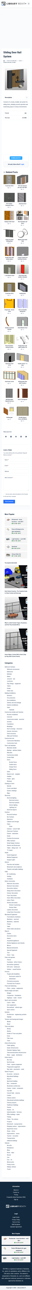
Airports (9, 1079)
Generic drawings (12, 791)
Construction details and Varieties (14, 712)
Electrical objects (12, 810)
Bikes (8, 1150)
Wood (8, 1024)
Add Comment (9, 477)
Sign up (16, 1199)
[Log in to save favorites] (27, 97)
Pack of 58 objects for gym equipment (18, 530)
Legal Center (16, 1217)
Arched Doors (13, 762)
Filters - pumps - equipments (15, 988)
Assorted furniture (12, 814)
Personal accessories (13, 981)
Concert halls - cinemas (13, 1093)
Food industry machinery (14, 917)
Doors (8, 760)
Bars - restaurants (12, 1083)
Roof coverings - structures (14, 729)
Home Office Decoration (13, 898)
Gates (8, 772)
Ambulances (10, 1148)
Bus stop (9, 1060)
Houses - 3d (10, 1110)
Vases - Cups (10, 955)
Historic (7, 862)
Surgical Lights (11, 860)
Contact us (16, 1192)
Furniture (7, 812)
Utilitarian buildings (12, 1141)
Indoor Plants (10, 900)
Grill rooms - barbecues (13, 967)
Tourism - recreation (12, 1136)
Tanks (8, 926)
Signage (9, 1017)
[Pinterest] (16, 436)
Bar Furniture (10, 817)
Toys (8, 952)
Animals (9, 786)
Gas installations (11, 700)
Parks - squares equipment (14, 1064)
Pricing (16, 1195)
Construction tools (12, 743)
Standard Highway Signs (13, 1050)
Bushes (9, 1031)
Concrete (9, 717)
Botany (9, 1029)
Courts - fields (11, 1002)
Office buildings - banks (13, 1114)
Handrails (14, 546)
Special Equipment (12, 950)
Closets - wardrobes (12, 833)
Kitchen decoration (12, 902)
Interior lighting (13, 805)
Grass (8, 1036)
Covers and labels (12, 788)
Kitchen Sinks (13, 907)
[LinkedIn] (21, 436)
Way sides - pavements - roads (15, 1069)
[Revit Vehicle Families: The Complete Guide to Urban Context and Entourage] (16, 576)
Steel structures (11, 733)
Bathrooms (10, 672)
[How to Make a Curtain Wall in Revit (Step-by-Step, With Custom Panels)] (16, 640)
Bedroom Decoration (13, 886)
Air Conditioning (11, 874)
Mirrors (9, 945)
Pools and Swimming (10, 986)
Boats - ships (10, 1152)
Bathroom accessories (13, 669)
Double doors (13, 764)
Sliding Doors (13, 769)
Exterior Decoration (12, 893)
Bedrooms (10, 819)
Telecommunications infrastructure (16, 1052)
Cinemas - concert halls (13, 829)
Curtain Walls (10, 757)
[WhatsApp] (26, 436)
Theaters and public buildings (15, 869)
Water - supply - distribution (14, 1055)
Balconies (9, 752)
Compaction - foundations (14, 995)
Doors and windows (10, 745)
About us (16, 1190)
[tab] (8, 97)
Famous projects (11, 1102)
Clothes (9, 933)
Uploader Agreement (16, 1227)
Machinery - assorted (13, 919)
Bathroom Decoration (13, 883)
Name (7, 460)
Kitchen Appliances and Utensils (16, 943)
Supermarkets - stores (13, 1133)
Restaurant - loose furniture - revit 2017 (17, 520)
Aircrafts (9, 1145)
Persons (7, 971)
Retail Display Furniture (13, 843)
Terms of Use (16, 1222)
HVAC (6, 872)
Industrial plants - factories (14, 1112)
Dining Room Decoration (13, 891)
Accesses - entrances (13, 1074)
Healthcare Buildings (12, 1105)
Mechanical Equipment (11, 914)
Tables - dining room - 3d (14, 848)
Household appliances (13, 941)
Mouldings (10, 726)
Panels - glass (11, 779)
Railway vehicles (11, 1167)
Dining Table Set (16, 554)
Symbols (7, 1012)
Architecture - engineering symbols (16, 1014)
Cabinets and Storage (13, 821)
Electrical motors (14, 800)
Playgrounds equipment (13, 1067)
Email (6, 465)
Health (6, 853)
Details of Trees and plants (14, 1033)
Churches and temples (13, 864)
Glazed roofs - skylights (13, 774)
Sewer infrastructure (12, 1048)
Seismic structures (12, 731)
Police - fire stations (12, 1119)
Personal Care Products (13, 983)
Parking (9, 1117)
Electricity (7, 795)
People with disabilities (13, 974)
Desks (8, 836)
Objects (7, 931)
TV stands (10, 850)
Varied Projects (9, 1071)
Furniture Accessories (13, 838)
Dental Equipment (12, 855)
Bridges (9, 993)
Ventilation (10, 879)
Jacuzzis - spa (11, 679)
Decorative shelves (12, 888)
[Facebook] (6, 436)
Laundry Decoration (12, 910)
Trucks (9, 1169)
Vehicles (7, 1143)
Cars (8, 1157)
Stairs (8, 707)
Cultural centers (11, 1098)
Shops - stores (11, 1131)
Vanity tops (10, 691)
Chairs (8, 824)
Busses (9, 1155)
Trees (8, 1040)
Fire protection (11, 698)
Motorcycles (10, 1162)
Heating (9, 876)
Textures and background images (14, 1019)
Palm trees (10, 1038)
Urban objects (9, 1057)
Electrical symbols (14, 802)
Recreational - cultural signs (14, 1007)
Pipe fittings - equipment (14, 683)
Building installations (10, 693)
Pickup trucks (11, 1164)
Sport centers (11, 1010)
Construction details (12, 755)
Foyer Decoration (12, 895)
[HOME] (4, 61)
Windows (9, 781)
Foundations (10, 724)
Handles (9, 776)
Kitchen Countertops (15, 905)
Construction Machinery (13, 741)
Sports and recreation (11, 1000)
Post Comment (9, 501)
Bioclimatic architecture (13, 1086)
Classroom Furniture (12, 831)
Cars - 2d (9, 1160)
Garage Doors (13, 767)
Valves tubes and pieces (13, 929)
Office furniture (11, 841)
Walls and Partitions (12, 736)
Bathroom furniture (10, 667)
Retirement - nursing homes (14, 1124)
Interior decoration (10, 881)
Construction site (9, 738)
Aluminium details (12, 748)
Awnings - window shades (14, 750)
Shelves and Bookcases (13, 845)
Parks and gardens (10, 957)
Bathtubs (9, 674)
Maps (8, 793)
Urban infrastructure (10, 1043)
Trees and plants (9, 1026)
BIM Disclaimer (16, 1224)
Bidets (8, 676)
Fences (9, 960)
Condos (9, 1095)
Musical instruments (12, 948)
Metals (9, 1021)
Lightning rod (12, 807)
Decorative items (12, 936)
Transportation (11, 1138)
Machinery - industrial (13, 922)
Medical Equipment (12, 857)
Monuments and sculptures (14, 867)
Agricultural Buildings (12, 1076)
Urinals (9, 688)
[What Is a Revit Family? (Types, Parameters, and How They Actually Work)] (16, 608)
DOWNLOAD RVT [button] (16, 158)
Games (9, 938)
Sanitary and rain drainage (14, 702)
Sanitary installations (12, 705)
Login (22, 164)
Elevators (9, 695)
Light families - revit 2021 (19, 539)
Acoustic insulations (12, 714)
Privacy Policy (16, 1220)
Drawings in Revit (9, 783)
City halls (9, 1091)
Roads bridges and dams (11, 991)
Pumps (9, 924)
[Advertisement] (16, 27)
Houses (9, 1107)
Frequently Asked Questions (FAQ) (16, 1197)
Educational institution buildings (15, 1100)
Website (7, 471)
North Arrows (10, 1062)
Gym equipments (11, 1005)
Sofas (10, 826)
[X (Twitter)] (11, 436)
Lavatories (10, 681)
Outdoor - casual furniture (14, 969)
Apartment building (12, 1081)
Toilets (9, 686)
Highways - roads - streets (14, 998)
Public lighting (11, 1045)
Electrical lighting (11, 798)
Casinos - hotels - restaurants (15, 1088)
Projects (9, 1121)
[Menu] (28, 3)
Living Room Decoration (13, 912)
